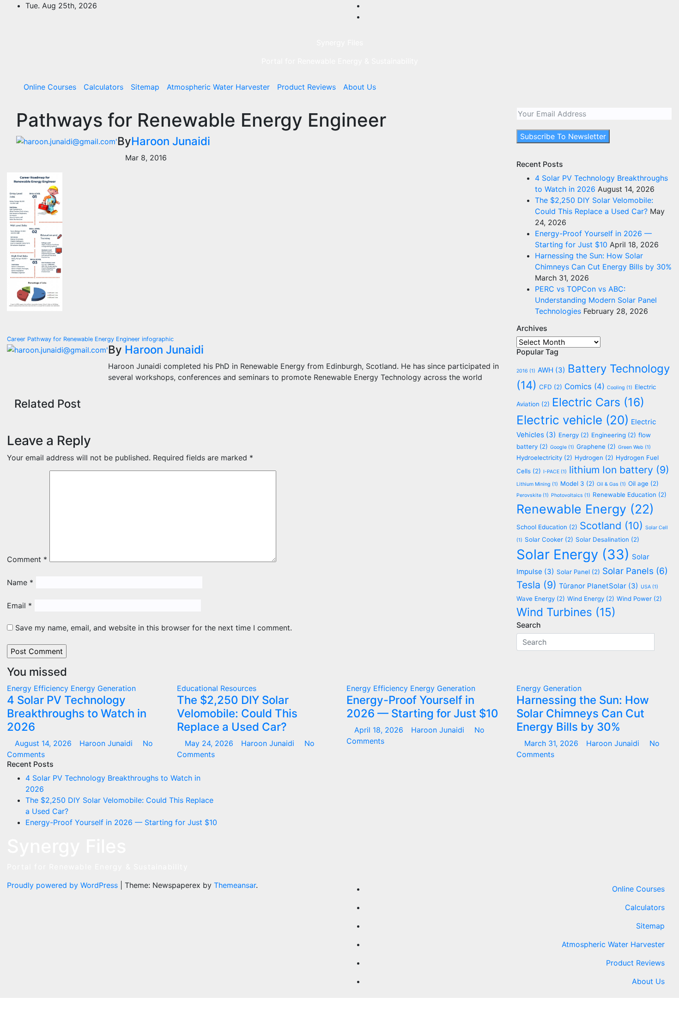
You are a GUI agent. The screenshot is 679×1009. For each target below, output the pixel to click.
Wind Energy (590, 598)
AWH (551, 370)
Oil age (643, 483)
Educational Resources (216, 688)
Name (20, 582)
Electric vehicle (572, 420)
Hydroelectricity (544, 457)
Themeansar (235, 885)
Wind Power (639, 598)
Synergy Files (339, 42)
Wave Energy (540, 598)
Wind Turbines (566, 612)
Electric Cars (598, 402)
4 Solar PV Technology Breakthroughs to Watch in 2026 (76, 713)
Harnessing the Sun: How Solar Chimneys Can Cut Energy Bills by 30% (582, 713)
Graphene (596, 446)
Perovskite (532, 495)
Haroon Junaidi (170, 141)
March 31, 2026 (552, 743)
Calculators (103, 87)
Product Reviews (306, 87)
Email (19, 605)
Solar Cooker (549, 539)
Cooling (619, 388)
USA (649, 587)
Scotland (611, 526)
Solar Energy (573, 554)
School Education (546, 527)
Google (562, 447)
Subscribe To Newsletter (563, 136)
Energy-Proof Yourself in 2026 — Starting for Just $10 (422, 706)
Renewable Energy (585, 508)
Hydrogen (594, 457)
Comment (27, 559)
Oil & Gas (611, 484)
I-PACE (555, 472)
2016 (525, 371)
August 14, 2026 (44, 743)
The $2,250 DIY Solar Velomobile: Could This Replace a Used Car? (237, 713)
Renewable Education (630, 494)
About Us (359, 87)
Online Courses (50, 87)
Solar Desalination (607, 539)
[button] (645, 87)
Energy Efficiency (39, 688)
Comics (584, 386)
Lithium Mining (537, 484)
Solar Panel (578, 571)
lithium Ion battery (619, 470)
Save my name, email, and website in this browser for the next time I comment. (153, 627)
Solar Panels (635, 571)
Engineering (613, 435)
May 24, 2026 (210, 743)
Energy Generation (103, 688)
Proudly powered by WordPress (63, 885)
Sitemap (145, 87)
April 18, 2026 (380, 729)
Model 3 (577, 483)
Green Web (634, 447)
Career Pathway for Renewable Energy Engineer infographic (91, 339)
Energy (573, 435)
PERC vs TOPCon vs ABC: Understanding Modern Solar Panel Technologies (596, 300)
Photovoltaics (570, 495)
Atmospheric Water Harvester (218, 87)
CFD (550, 387)
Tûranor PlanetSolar (598, 585)
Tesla (536, 585)
